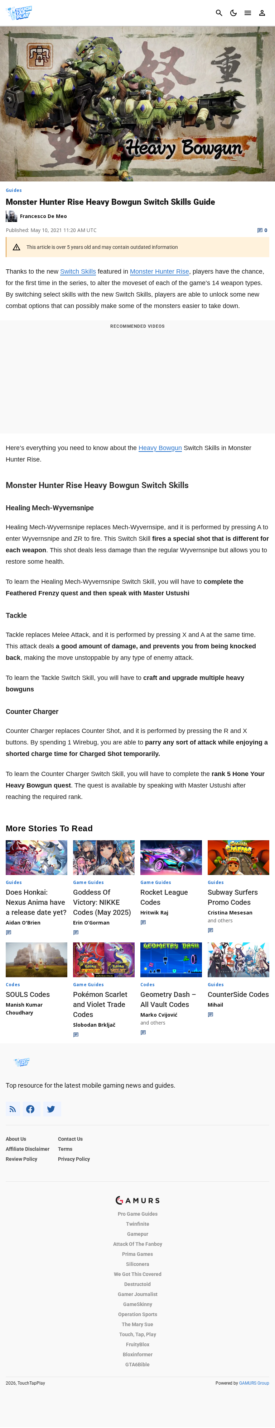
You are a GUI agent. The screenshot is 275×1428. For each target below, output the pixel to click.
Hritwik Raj (154, 912)
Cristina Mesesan (230, 912)
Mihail (215, 1004)
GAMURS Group (254, 1383)
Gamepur (137, 1234)
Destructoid (137, 1284)
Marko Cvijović (158, 1014)
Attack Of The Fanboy (137, 1244)
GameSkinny (137, 1304)
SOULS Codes (28, 994)
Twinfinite (137, 1224)
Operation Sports (137, 1314)
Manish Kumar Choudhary (24, 1008)
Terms (65, 1149)
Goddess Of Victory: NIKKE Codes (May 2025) (102, 902)
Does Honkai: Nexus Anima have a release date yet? (36, 902)
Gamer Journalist (138, 1294)
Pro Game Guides (138, 1214)
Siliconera (137, 1264)
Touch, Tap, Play (137, 1334)
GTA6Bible (137, 1364)
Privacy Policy (74, 1159)
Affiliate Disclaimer (27, 1149)
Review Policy (21, 1159)
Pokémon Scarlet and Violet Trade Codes (100, 1004)
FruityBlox (137, 1344)
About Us (16, 1139)
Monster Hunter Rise (159, 271)
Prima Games (137, 1254)
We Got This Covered (137, 1274)
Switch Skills (78, 271)
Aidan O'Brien (23, 922)
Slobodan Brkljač (94, 1024)
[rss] (13, 1109)
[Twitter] (52, 1109)
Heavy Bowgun (160, 447)
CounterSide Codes (238, 994)
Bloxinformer (138, 1354)
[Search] (219, 13)
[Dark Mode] (233, 13)
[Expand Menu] (248, 13)
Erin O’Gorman (91, 922)
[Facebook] (31, 1109)
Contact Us (70, 1139)
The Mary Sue (137, 1324)
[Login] (262, 13)
